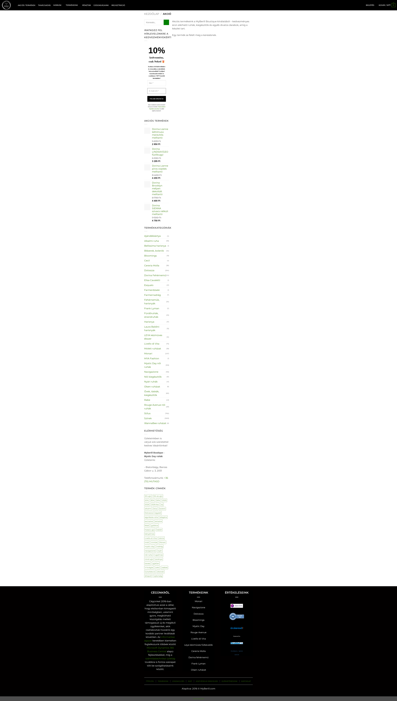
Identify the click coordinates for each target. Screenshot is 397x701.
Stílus (147, 413)
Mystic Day (198, 626)
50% (158, 500)
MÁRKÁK (57, 5)
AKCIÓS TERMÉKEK (26, 5)
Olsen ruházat (152, 386)
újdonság (158, 576)
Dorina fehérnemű (198, 657)
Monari (148, 353)
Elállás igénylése (198, 698)
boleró (162, 509)
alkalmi (148, 509)
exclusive (149, 521)
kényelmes (149, 534)
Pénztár (86, 5)
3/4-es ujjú (157, 496)
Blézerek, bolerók (154, 250)
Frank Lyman (151, 308)
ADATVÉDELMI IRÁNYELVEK (207, 681)
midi (147, 542)
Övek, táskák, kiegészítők (151, 393)
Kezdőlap (151, 13)
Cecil (147, 260)
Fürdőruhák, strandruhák (151, 315)
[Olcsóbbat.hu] (237, 641)
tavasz (147, 563)
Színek (148, 418)
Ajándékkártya (152, 236)
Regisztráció (118, 5)
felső (147, 525)
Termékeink (72, 5)
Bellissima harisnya (155, 245)
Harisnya (149, 321)
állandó (160, 572)
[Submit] (166, 22)
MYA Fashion (151, 358)
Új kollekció (150, 572)
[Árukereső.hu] (237, 616)
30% (152, 500)
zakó (157, 567)
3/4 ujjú (148, 496)
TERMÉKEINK (163, 681)
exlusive (158, 521)
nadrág (160, 546)
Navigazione (151, 371)
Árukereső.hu (236, 636)
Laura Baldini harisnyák (151, 328)
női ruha (148, 555)
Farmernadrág (152, 295)
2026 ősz (155, 504)
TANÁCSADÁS (44, 5)
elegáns (163, 517)
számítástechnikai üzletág (160, 658)
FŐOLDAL (150, 681)
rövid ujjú (149, 559)
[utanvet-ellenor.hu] (237, 606)
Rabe (147, 400)
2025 (164, 500)
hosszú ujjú (150, 530)
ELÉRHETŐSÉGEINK (229, 681)
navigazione (150, 551)
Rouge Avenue (198, 632)
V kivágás (149, 567)
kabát (159, 530)
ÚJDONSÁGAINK (101, 5)
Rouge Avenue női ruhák (154, 407)
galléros (154, 525)
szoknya (158, 559)
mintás (154, 542)
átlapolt (148, 576)
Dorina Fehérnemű (155, 275)
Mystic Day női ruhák (152, 365)
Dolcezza (149, 270)
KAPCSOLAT (246, 681)
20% (146, 500)
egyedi (158, 513)
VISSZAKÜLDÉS (178, 681)
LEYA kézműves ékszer (153, 337)
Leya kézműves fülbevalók (198, 645)
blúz (155, 509)
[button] (370, 5)
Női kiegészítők (153, 376)
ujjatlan (155, 563)
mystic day (149, 546)
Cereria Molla (151, 265)
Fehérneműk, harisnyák (152, 301)
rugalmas (158, 555)
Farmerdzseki (152, 290)
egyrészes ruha (151, 517)
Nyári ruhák (151, 381)
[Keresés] (14, 5)
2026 (147, 504)
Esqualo (148, 285)
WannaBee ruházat (155, 423)
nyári (160, 551)
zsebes (164, 567)
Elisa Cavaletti (152, 280)
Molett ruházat (152, 348)
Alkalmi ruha (151, 241)
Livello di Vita (151, 343)
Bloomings (150, 255)
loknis (161, 538)
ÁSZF (190, 681)
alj (162, 504)
